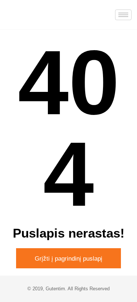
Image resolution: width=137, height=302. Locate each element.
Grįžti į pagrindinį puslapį (68, 258)
